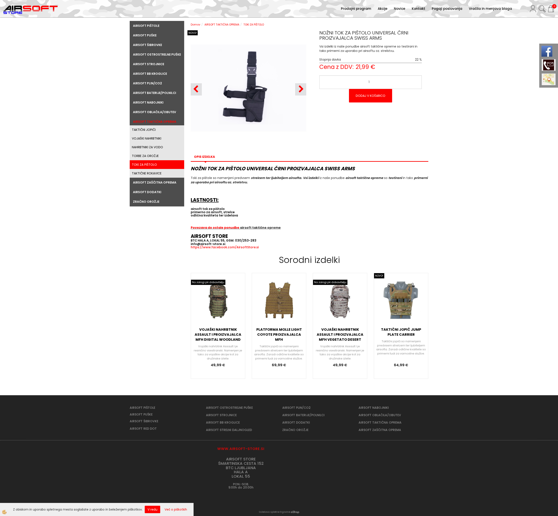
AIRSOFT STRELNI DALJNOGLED (229, 430)
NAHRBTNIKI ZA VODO (147, 147)
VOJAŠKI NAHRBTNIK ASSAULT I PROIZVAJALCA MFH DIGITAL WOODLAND (218, 334)
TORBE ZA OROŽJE (145, 156)
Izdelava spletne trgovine (274, 512)
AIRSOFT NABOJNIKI (374, 407)
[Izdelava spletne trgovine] (295, 512)
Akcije (382, 8)
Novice (399, 8)
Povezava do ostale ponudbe (215, 227)
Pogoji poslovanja (447, 8)
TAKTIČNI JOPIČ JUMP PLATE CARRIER (401, 332)
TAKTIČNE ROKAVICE (147, 173)
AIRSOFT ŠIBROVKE (144, 421)
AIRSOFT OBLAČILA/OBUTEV (380, 415)
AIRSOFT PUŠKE (141, 414)
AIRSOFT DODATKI (296, 422)
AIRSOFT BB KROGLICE (223, 422)
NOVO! (193, 33)
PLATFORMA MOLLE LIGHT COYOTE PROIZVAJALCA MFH (279, 334)
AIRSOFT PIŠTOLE (142, 407)
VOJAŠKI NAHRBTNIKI (146, 138)
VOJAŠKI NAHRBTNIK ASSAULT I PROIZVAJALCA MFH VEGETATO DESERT (340, 334)
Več (218, 309)
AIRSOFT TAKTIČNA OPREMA (221, 24)
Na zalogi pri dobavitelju (208, 282)
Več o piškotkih (176, 509)
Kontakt (418, 8)
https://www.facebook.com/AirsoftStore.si (225, 247)
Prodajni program (356, 8)
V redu (152, 509)
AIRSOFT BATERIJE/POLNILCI (303, 415)
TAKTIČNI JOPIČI (144, 130)
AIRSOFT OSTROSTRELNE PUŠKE (229, 407)
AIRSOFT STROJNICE (221, 415)
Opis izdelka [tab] (204, 157)
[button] (300, 89)
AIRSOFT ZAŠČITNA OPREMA (380, 430)
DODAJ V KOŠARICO (370, 96)
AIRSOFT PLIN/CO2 (296, 407)
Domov (195, 24)
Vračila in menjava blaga (490, 8)
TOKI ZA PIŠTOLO (144, 164)
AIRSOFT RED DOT (143, 428)
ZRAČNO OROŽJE (295, 430)
